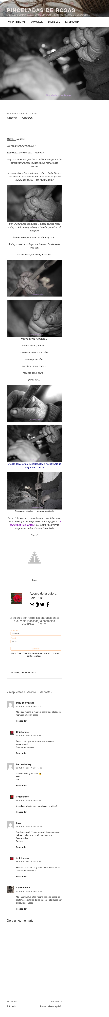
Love (18, 823)
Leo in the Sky (23, 764)
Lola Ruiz (33, 114)
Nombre (14, 630)
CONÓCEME (37, 21)
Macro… (11, 139)
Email (13, 638)
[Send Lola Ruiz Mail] (32, 606)
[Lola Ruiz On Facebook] (47, 606)
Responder (21, 720)
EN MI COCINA (72, 21)
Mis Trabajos (28, 672)
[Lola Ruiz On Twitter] (42, 606)
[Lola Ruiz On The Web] (37, 606)
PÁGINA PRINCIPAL (16, 21)
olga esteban (23, 887)
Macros (15, 672)
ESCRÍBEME (54, 21)
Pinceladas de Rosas (41, 10)
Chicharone (22, 732)
